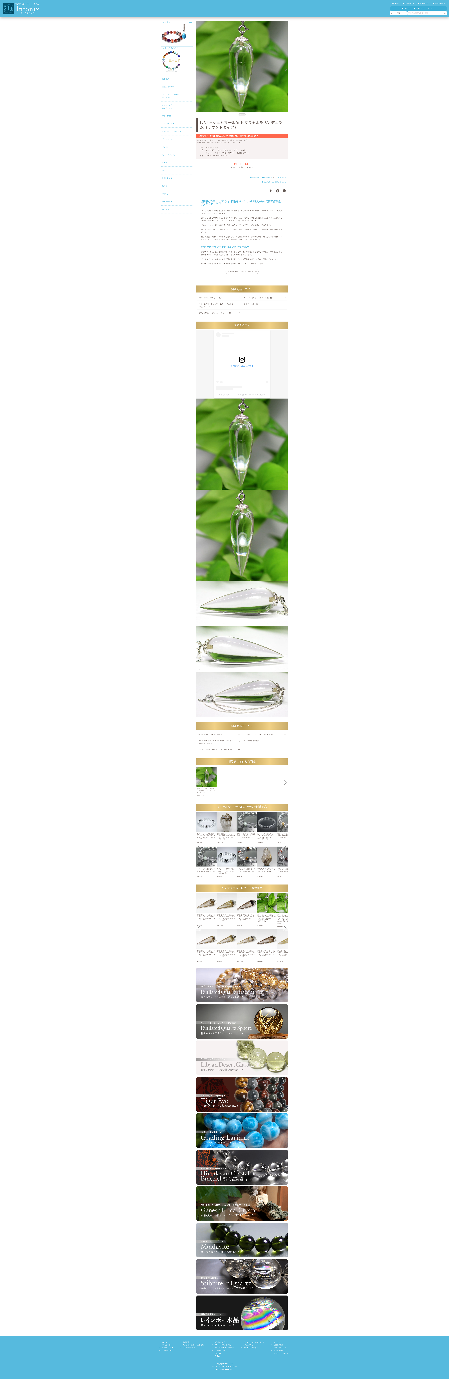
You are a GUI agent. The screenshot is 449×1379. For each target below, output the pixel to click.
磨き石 (164, 186)
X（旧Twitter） (220, 1350)
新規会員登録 (278, 1345)
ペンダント (166, 147)
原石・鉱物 (166, 116)
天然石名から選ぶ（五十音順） (194, 1345)
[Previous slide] (198, 782)
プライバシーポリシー (282, 1353)
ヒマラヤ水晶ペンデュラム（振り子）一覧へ (215, 313)
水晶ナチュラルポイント (171, 131)
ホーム (397, 4)
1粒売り (165, 194)
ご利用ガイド (410, 4)
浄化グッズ (166, 209)
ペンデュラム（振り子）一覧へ (210, 298)
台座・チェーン (168, 201)
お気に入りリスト (280, 1348)
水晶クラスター (168, 123)
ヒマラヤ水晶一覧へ (251, 304)
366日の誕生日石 (189, 1348)
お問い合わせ (440, 4)
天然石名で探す (168, 87)
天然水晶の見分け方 (250, 1348)
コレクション (167, 106)
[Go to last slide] (198, 69)
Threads (218, 1353)
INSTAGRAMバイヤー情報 (224, 1348)
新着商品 (165, 79)
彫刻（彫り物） (168, 178)
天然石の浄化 (248, 1345)
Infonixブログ (220, 1342)
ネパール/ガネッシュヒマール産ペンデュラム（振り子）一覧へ (215, 305)
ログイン (277, 1342)
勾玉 (164, 170)
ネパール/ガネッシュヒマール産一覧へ (259, 298)
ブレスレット (167, 139)
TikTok (217, 1356)
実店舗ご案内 (425, 4)
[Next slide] (286, 69)
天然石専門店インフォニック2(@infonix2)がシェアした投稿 (242, 395)
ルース (164, 162)
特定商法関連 (278, 1350)
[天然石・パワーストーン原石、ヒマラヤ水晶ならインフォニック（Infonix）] (21, 4)
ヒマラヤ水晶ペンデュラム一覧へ (240, 271)
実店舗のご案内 (167, 1348)
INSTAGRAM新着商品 (223, 1345)
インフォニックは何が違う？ (253, 1342)
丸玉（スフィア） (169, 155)
